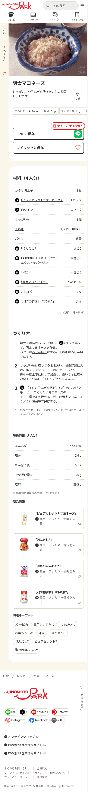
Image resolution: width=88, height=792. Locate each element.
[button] (61, 5)
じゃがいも (22, 219)
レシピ (21, 676)
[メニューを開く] (82, 5)
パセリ (19, 238)
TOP (6, 676)
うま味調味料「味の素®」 (38, 301)
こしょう (27, 291)
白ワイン (27, 209)
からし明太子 (24, 190)
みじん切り (39, 352)
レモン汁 (27, 272)
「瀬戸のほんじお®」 (34, 282)
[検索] (48, 5)
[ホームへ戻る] (16, 6)
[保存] (4, 73)
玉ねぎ (19, 229)
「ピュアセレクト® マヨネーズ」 (41, 200)
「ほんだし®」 (30, 248)
